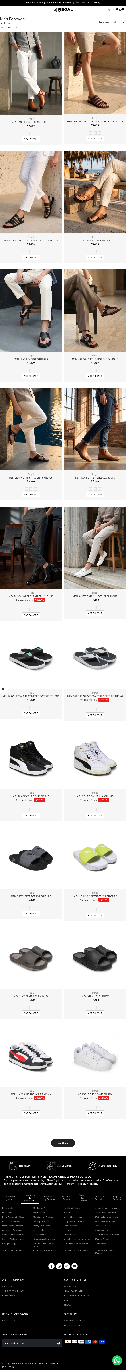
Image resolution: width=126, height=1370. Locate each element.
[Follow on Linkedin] (67, 1266)
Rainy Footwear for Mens (13, 1217)
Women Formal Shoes (11, 1250)
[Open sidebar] (4, 689)
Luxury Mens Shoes (41, 1226)
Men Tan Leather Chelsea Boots (95, 478)
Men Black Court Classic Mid (31, 796)
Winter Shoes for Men (73, 1217)
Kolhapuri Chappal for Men (106, 1208)
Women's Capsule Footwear (76, 1250)
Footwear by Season (49, 1198)
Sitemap (68, 1305)
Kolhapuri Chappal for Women (15, 1244)
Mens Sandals (8, 1208)
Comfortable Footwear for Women (106, 1251)
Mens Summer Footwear (43, 1217)
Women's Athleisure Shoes (44, 1250)
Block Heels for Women (12, 1230)
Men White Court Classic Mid (95, 796)
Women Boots (70, 1235)
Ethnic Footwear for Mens (106, 1213)
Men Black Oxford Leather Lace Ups (30, 596)
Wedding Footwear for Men (106, 1217)
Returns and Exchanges (76, 1295)
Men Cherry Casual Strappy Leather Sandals (95, 121)
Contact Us (70, 1286)
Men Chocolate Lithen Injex (30, 996)
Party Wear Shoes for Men (75, 1221)
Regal (31, 118)
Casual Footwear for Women (76, 1244)
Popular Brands (66, 1198)
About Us (7, 1286)
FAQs (66, 1300)
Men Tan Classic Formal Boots (31, 122)
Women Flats (100, 1226)
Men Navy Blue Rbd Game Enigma (31, 1094)
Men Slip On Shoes (41, 1221)
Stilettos (67, 1230)
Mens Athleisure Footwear (106, 1221)
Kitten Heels (38, 1230)
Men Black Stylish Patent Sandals (31, 478)
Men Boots (68, 1213)
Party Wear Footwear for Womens (43, 1245)
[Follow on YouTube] (74, 1266)
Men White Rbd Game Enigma (95, 1094)
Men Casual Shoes (72, 1208)
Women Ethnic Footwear (13, 1235)
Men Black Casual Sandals (31, 359)
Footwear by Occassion (29, 1198)
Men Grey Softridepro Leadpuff (31, 896)
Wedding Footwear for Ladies (77, 1239)
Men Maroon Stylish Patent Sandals (95, 359)
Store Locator (9, 1321)
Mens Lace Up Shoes (11, 1221)
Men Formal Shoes (41, 1208)
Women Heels (101, 1244)
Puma (31, 693)
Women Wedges (102, 1230)
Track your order (73, 1291)
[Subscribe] (59, 1343)
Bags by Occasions (100, 1198)
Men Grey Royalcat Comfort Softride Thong (95, 696)
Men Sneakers (39, 1213)
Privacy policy (9, 1295)
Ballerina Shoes (39, 1235)
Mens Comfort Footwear (12, 1226)
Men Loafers (7, 1213)
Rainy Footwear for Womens (107, 1235)
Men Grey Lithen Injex (95, 996)
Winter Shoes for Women (44, 1239)
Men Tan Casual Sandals (95, 240)
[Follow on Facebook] (51, 1266)
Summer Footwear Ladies (13, 1239)
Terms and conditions (13, 1291)
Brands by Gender (83, 1198)
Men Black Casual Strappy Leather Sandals (31, 240)
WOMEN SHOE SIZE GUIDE (75, 1321)
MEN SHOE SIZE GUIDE (74, 1325)
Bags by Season (117, 1198)
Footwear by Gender (10, 1198)
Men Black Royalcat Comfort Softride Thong (31, 696)
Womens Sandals (102, 1239)
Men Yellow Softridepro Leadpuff (95, 896)
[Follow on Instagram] (59, 1266)
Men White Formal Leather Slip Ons (95, 596)
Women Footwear (71, 1226)
